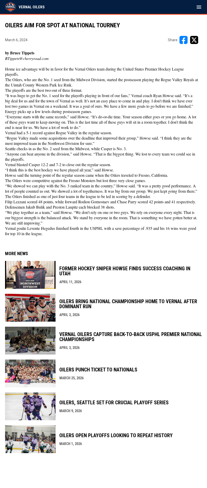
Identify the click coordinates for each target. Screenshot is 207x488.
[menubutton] (199, 7)
